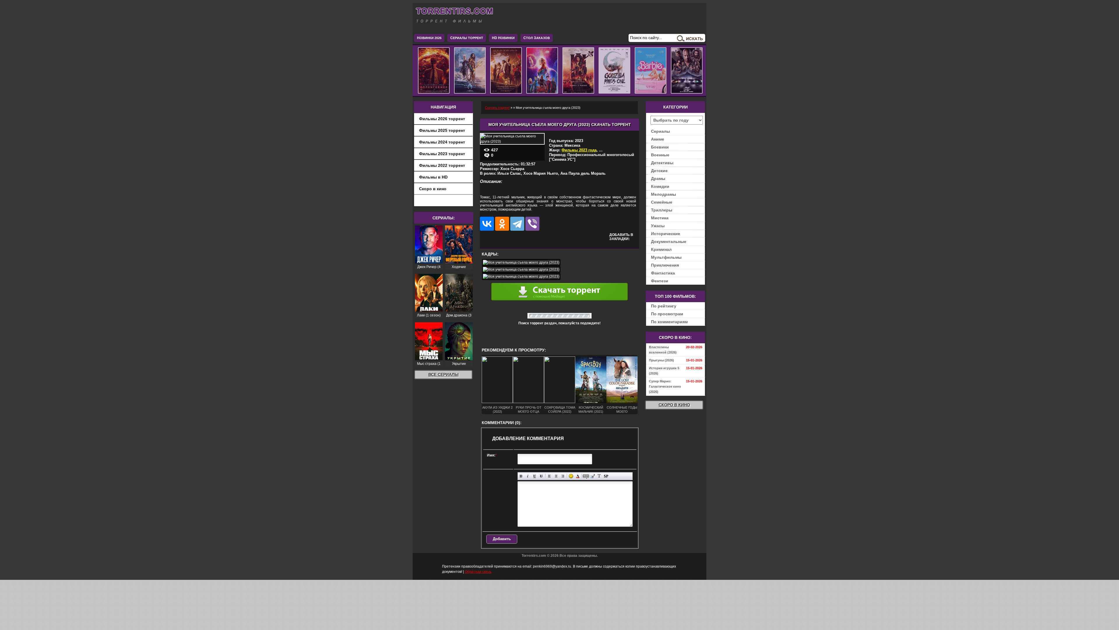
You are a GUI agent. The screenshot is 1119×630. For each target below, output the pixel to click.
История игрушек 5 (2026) (664, 370)
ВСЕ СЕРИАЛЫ (443, 374)
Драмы (658, 178)
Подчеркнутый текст (534, 476)
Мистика (659, 218)
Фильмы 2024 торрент (442, 142)
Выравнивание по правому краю (563, 476)
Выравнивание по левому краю (549, 476)
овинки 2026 (429, 38)
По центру (556, 476)
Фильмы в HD (433, 177)
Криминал (661, 249)
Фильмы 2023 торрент (442, 153)
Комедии (660, 186)
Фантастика (663, 273)
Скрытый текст (586, 476)
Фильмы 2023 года (579, 150)
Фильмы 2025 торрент (442, 130)
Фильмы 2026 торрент (442, 118)
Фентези (659, 281)
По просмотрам (667, 314)
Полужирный (521, 476)
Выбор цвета (577, 476)
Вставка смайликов (571, 476)
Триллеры (661, 210)
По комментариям (669, 321)
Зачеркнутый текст (541, 476)
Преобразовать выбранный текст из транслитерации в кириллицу (599, 476)
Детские (659, 170)
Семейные (661, 202)
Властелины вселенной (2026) (663, 349)
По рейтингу (663, 306)
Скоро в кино (432, 188)
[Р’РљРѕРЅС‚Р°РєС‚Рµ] (487, 224)
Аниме (657, 139)
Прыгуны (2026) (661, 360)
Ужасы (658, 225)
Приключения (665, 265)
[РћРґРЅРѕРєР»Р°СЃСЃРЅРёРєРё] (502, 224)
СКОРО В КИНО (674, 404)
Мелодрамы (663, 194)
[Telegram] (517, 224)
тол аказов (536, 38)
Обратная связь (478, 572)
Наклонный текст (528, 476)
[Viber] (532, 224)
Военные (660, 155)
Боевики (660, 147)
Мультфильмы (666, 257)
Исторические (665, 233)
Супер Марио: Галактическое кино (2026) (665, 386)
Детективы (662, 162)
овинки (503, 38)
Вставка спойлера (606, 476)
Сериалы (660, 131)
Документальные (668, 241)
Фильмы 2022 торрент (442, 165)
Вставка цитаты (592, 476)
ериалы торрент (466, 38)
